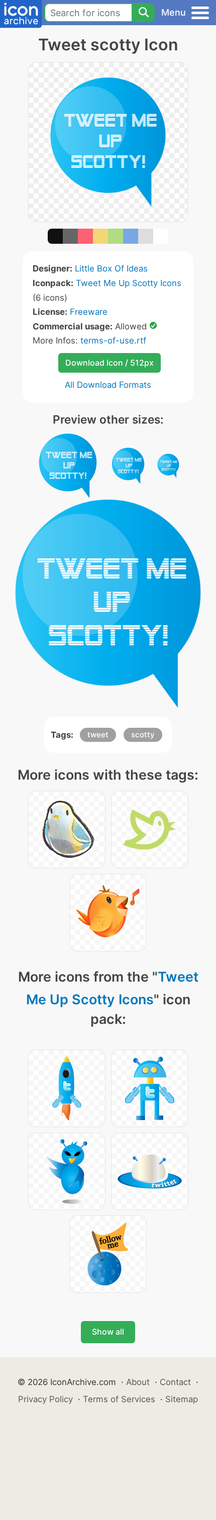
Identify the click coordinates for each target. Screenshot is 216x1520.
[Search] (143, 12)
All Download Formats (108, 385)
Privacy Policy (45, 1399)
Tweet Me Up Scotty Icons (128, 283)
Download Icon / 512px (109, 363)
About (138, 1382)
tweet (98, 734)
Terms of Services (119, 1399)
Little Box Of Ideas (111, 268)
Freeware (88, 312)
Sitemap (181, 1399)
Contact (175, 1382)
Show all (108, 1332)
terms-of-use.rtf (113, 340)
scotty (143, 734)
